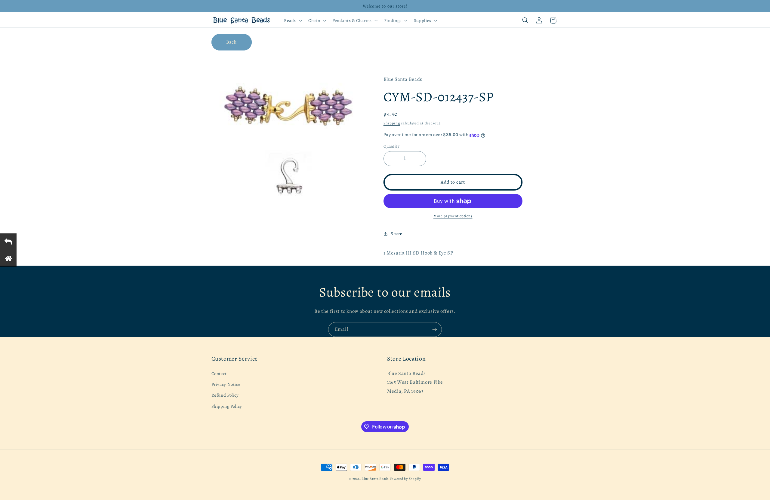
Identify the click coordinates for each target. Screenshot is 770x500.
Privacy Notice (226, 384)
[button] (292, 20)
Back (231, 42)
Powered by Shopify (405, 478)
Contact (219, 373)
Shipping (391, 123)
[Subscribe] (435, 329)
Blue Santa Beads (375, 478)
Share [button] (396, 234)
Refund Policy (225, 395)
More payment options (453, 216)
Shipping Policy (226, 406)
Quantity (391, 146)
